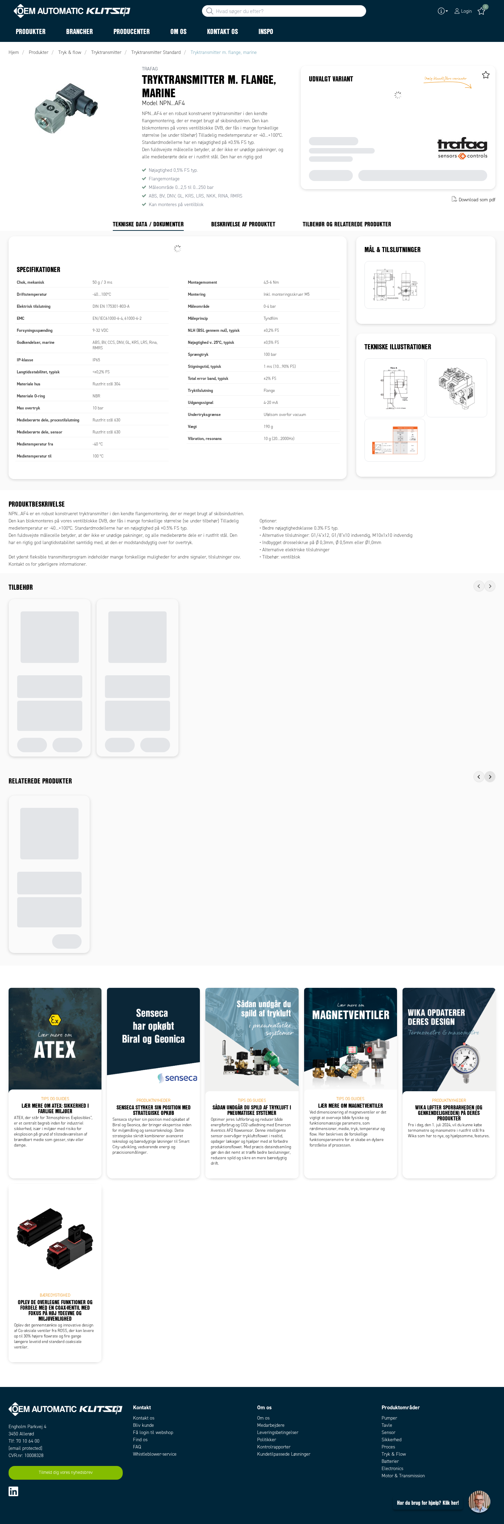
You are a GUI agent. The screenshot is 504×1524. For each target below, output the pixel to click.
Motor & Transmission (403, 1476)
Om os (263, 1418)
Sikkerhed (391, 1440)
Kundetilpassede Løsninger (283, 1454)
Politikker (266, 1440)
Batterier (390, 1461)
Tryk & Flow (394, 1454)
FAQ (137, 1447)
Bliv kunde (143, 1425)
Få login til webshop (153, 1432)
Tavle (387, 1425)
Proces (388, 1447)
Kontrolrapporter (273, 1447)
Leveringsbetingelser (277, 1432)
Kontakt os (143, 1418)
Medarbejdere (271, 1425)
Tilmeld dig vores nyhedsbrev (66, 1472)
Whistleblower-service (155, 1454)
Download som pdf (477, 200)
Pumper (389, 1418)
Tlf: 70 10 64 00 (24, 1441)
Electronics (392, 1468)
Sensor (388, 1432)
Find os (140, 1440)
